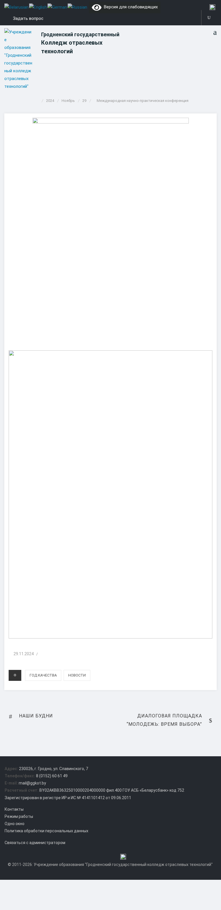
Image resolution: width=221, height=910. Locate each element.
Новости (77, 675)
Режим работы (19, 816)
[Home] (38, 100)
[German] (57, 7)
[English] (38, 7)
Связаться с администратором (35, 842)
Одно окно (14, 823)
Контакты (14, 809)
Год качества (43, 675)
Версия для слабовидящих (130, 7)
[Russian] (78, 7)
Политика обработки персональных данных (46, 831)
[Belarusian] (16, 7)
